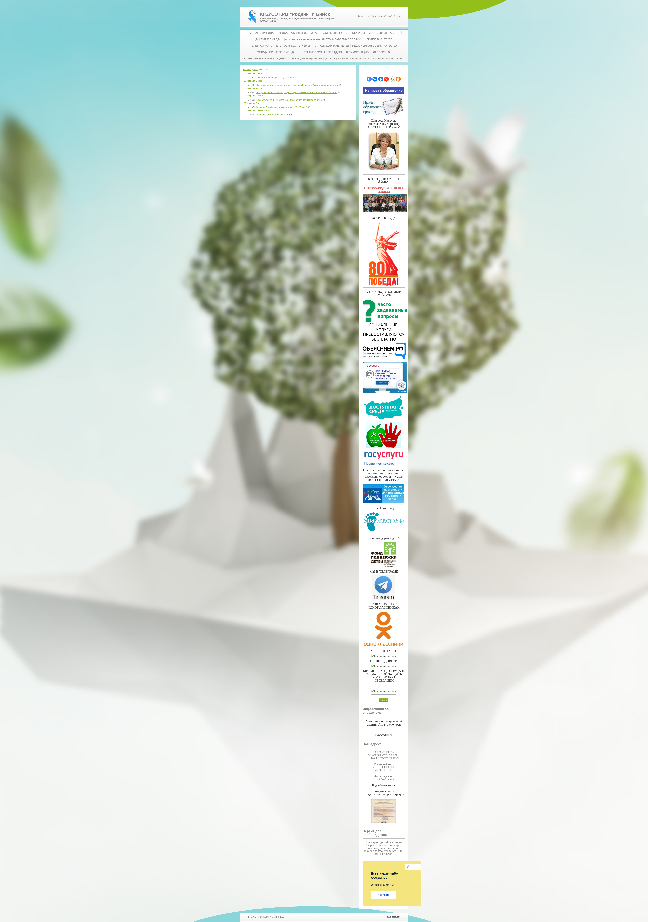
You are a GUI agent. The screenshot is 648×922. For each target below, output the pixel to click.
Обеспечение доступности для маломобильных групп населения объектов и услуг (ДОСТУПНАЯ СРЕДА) (383, 475)
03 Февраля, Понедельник (256, 110)
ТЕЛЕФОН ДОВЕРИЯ (384, 661)
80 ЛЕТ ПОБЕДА (384, 218)
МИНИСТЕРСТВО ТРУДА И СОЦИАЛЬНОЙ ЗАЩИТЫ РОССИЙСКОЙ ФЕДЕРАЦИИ (383, 675)
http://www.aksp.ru (383, 735)
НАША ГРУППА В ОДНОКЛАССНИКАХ (384, 605)
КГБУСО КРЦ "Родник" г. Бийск (295, 14)
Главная (247, 69)
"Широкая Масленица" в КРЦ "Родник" (274, 78)
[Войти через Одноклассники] (398, 79)
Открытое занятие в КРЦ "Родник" (272, 115)
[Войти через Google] (392, 79)
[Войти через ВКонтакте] (374, 79)
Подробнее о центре (383, 785)
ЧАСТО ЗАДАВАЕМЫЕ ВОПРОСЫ (384, 293)
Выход (397, 16)
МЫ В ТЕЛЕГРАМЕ (384, 571)
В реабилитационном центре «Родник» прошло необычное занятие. (289, 100)
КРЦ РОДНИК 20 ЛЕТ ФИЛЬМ (383, 180)
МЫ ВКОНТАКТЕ (384, 651)
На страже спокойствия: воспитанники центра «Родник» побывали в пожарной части (297, 85)
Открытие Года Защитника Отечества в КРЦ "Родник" (281, 107)
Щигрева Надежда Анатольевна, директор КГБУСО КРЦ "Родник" (383, 123)
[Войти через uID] (369, 79)
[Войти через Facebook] (380, 79)
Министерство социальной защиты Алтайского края (384, 722)
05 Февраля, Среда (253, 103)
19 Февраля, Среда (253, 81)
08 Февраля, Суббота (254, 96)
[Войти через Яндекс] (386, 79)
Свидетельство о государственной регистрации (383, 792)
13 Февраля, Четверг (254, 88)
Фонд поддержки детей (384, 538)
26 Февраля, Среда (253, 73)
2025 (255, 69)
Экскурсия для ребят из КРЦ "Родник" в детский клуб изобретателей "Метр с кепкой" (296, 92)
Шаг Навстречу (383, 508)
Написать (383, 894)
